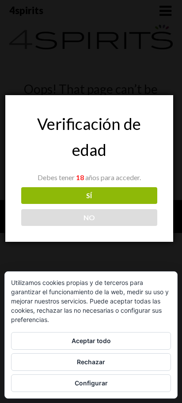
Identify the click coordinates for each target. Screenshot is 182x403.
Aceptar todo (91, 340)
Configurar (91, 383)
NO (89, 217)
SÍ (89, 195)
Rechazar (91, 362)
